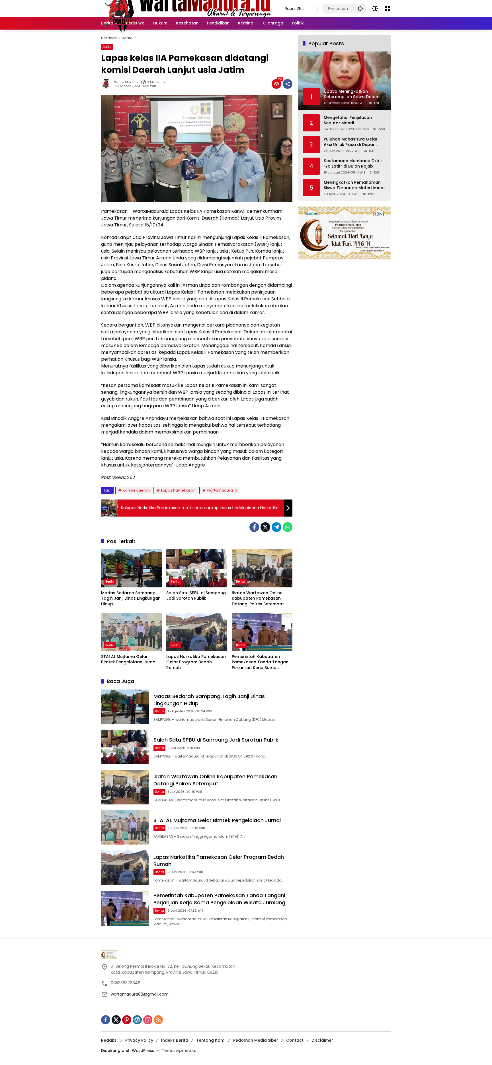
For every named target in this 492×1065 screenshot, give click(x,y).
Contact (295, 1040)
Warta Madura (126, 82)
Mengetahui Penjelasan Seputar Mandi (348, 120)
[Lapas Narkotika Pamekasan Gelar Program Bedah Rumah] (196, 632)
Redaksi (109, 1040)
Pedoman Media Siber (255, 1040)
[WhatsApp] (287, 527)
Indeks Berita (174, 1040)
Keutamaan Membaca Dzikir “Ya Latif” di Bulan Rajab (353, 163)
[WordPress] (137, 1019)
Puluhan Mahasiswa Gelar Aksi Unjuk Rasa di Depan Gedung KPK (351, 141)
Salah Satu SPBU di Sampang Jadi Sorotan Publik (196, 595)
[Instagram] (147, 1019)
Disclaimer (322, 1040)
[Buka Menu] (387, 8)
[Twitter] (265, 527)
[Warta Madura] (187, 8)
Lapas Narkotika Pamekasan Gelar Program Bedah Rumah (196, 662)
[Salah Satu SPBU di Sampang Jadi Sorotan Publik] (196, 568)
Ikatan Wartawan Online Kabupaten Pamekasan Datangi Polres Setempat (258, 598)
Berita (107, 46)
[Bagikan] (287, 84)
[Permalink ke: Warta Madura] (107, 84)
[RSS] (158, 1019)
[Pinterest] (126, 1019)
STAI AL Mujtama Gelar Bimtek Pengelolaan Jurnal (129, 659)
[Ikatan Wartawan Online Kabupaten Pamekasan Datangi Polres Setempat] (262, 568)
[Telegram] (276, 527)
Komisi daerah (136, 490)
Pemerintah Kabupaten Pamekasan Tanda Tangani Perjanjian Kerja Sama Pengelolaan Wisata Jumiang (260, 662)
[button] (360, 8)
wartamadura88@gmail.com (140, 994)
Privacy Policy (139, 1040)
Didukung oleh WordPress (127, 1050)
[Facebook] (254, 527)
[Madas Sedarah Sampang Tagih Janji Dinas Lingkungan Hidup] (131, 568)
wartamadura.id (222, 490)
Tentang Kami (210, 1040)
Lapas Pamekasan (178, 490)
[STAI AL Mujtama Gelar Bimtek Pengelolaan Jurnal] (131, 632)
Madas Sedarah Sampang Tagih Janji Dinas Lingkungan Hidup (131, 598)
